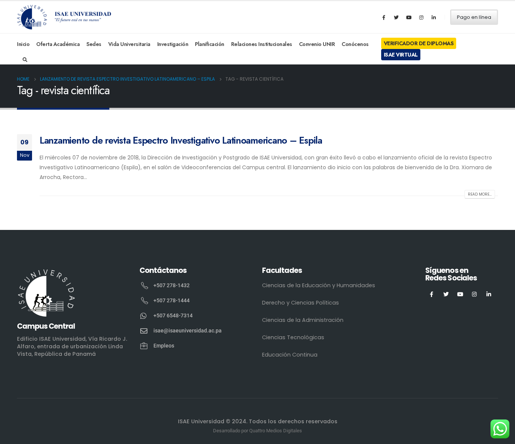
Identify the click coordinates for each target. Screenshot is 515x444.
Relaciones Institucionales (261, 44)
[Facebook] (384, 17)
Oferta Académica (58, 44)
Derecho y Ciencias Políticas (300, 302)
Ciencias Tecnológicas (293, 337)
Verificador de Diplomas (419, 43)
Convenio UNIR (317, 44)
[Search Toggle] (25, 59)
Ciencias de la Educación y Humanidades (318, 285)
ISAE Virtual (401, 54)
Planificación (209, 44)
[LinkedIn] (433, 17)
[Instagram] (421, 17)
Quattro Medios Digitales (275, 430)
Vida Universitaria (129, 44)
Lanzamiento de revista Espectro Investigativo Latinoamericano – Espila (181, 140)
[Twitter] (396, 17)
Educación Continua (289, 354)
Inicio (23, 44)
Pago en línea (474, 17)
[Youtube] (408, 17)
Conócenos (355, 44)
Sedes (93, 44)
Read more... (480, 194)
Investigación (173, 44)
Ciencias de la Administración (302, 320)
